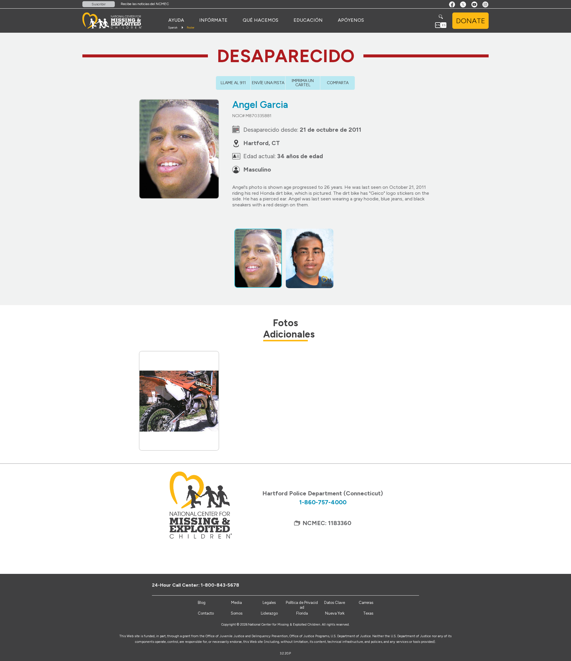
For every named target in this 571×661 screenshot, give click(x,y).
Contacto (206, 613)
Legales (269, 602)
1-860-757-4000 (322, 502)
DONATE (470, 20)
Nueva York (334, 613)
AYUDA (176, 20)
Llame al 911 (233, 82)
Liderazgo (269, 613)
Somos (236, 613)
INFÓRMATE (213, 20)
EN (438, 25)
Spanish (172, 27)
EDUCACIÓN (308, 20)
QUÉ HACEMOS (260, 20)
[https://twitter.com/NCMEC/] (402, 585)
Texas (368, 613)
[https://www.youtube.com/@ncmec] (411, 585)
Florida (302, 613)
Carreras (366, 602)
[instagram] (421, 585)
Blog (202, 602)
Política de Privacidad (302, 605)
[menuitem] (176, 20)
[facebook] (392, 585)
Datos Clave (334, 602)
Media (236, 602)
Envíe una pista (268, 82)
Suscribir (99, 4)
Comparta (338, 82)
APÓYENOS (351, 20)
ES (443, 25)
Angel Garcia (260, 104)
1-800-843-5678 (220, 585)
